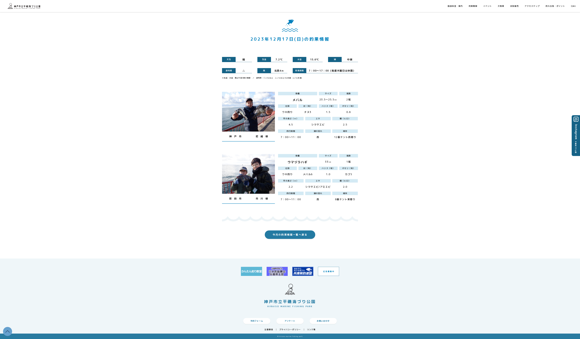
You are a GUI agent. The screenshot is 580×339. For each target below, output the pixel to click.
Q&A (573, 6)
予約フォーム (256, 321)
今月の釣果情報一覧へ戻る (290, 234)
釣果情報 (473, 6)
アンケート (290, 321)
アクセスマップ (532, 6)
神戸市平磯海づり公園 (25, 6)
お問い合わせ (323, 321)
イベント (487, 6)
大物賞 (501, 6)
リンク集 (311, 330)
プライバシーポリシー (290, 330)
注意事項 (268, 330)
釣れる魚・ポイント (555, 6)
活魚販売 (514, 6)
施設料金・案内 (455, 6)
